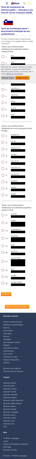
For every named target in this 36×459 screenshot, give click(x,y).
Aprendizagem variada (11, 342)
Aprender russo (9, 421)
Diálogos (6, 345)
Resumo (6, 336)
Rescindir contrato (10, 450)
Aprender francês (9, 392)
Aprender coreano (10, 389)
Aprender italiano (9, 406)
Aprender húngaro (10, 397)
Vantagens (7, 339)
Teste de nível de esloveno (13, 371)
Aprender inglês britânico (12, 403)
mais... (5, 427)
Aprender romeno (9, 418)
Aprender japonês (9, 409)
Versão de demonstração (12, 322)
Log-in (5, 441)
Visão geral (7, 333)
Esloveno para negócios (12, 368)
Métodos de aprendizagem (13, 325)
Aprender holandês (10, 395)
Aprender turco (8, 424)
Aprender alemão (9, 383)
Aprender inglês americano (13, 400)
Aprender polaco (9, 415)
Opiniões (6, 363)
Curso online (8, 354)
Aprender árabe (9, 386)
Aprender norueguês (10, 412)
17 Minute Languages (11, 438)
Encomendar (8, 331)
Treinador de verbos (10, 348)
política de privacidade (14, 74)
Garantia (6, 328)
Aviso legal (7, 447)
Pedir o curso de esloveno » (17, 307)
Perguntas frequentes (11, 360)
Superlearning (8, 351)
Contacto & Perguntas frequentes (15, 444)
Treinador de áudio (10, 357)
